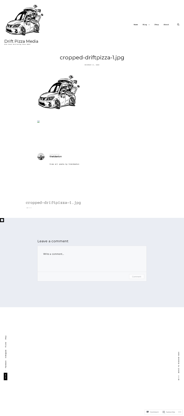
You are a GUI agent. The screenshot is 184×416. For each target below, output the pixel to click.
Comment (136, 276)
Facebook (5, 364)
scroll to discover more (178, 362)
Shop (157, 24)
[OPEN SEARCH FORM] (178, 24)
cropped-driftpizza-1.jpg (53, 202)
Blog (145, 24)
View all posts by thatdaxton (64, 164)
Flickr (5, 344)
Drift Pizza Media (21, 41)
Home (136, 24)
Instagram (5, 354)
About (166, 24)
